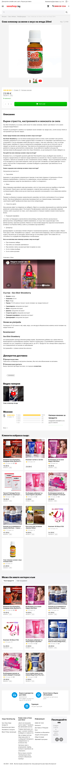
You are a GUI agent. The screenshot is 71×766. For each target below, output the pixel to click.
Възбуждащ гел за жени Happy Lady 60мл (56, 460)
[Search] (66, 12)
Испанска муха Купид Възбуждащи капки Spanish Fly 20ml (12, 460)
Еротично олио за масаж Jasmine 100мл (34, 527)
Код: (61, 21)
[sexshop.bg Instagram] (61, 739)
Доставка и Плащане (41, 727)
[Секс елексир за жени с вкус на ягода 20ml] (35, 51)
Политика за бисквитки (42, 732)
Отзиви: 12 (17, 90)
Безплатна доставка (8, 727)
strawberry (11, 375)
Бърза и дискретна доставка (26, 694)
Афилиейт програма (41, 739)
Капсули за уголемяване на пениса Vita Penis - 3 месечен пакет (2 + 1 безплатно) (12, 527)
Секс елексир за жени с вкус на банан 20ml (12, 560)
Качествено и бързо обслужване (50, 694)
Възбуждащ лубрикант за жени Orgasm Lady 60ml (34, 493)
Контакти (37, 725)
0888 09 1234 (39, 723)
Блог (36, 730)
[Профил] (68, 6)
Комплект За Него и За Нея (34, 459)
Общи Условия (39, 737)
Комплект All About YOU (56, 526)
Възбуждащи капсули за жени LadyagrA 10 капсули (56, 493)
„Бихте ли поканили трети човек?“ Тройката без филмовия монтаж (25, 725)
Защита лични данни (41, 734)
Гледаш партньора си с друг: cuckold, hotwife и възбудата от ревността (25, 731)
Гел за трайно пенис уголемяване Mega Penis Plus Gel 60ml (34, 674)
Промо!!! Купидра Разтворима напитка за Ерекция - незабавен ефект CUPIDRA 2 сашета (12, 493)
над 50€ (54, 1)
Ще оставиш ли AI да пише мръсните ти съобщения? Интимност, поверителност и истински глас (26, 738)
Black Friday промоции (9, 732)
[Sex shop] (13, 6)
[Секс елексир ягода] (13, 393)
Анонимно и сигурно (8, 729)
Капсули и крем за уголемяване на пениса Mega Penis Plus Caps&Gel (57, 640)
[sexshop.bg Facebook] (57, 739)
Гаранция (34, 704)
